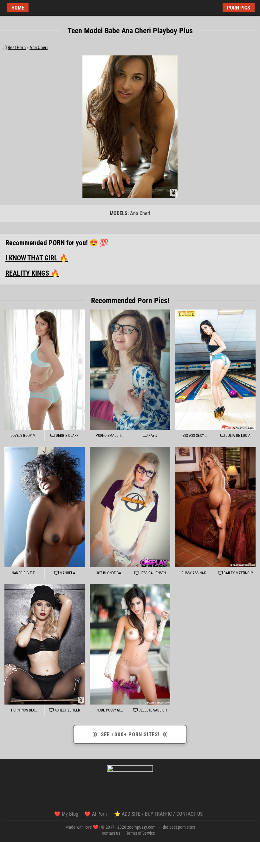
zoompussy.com (141, 827)
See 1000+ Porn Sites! (130, 733)
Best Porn (17, 47)
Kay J (152, 435)
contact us (111, 833)
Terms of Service (140, 833)
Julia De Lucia (237, 435)
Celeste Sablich (152, 710)
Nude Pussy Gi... (109, 710)
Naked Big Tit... (24, 573)
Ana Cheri (38, 47)
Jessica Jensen (152, 573)
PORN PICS (238, 8)
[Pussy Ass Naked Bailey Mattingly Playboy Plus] (215, 506)
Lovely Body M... (24, 435)
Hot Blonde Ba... (110, 573)
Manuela (67, 573)
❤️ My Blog (66, 814)
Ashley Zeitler (67, 710)
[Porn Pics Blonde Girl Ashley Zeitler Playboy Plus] (44, 644)
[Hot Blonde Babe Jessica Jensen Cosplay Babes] (130, 506)
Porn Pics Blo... (24, 710)
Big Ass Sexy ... (195, 435)
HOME (17, 8)
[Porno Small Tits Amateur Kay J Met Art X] (130, 369)
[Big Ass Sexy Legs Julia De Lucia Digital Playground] (215, 369)
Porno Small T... (110, 435)
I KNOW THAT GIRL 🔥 (36, 258)
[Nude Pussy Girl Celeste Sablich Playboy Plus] (130, 644)
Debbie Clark (67, 435)
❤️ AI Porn (96, 814)
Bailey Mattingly (238, 573)
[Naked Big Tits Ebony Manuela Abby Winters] (44, 506)
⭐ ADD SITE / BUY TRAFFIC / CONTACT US (158, 814)
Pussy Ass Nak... (195, 573)
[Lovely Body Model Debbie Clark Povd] (44, 369)
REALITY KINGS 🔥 (32, 273)
